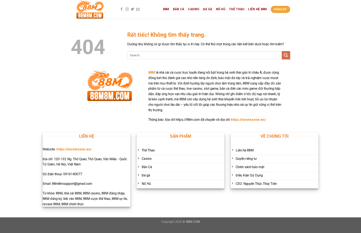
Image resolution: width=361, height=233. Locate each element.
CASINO (193, 9)
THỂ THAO (236, 9)
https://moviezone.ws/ (248, 120)
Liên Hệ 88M (257, 9)
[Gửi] (286, 55)
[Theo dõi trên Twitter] (132, 9)
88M (166, 9)
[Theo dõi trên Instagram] (127, 9)
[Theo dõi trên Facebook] (121, 9)
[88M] (92, 9)
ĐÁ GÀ (207, 9)
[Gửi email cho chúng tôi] (138, 9)
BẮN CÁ (178, 9)
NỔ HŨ (220, 9)
